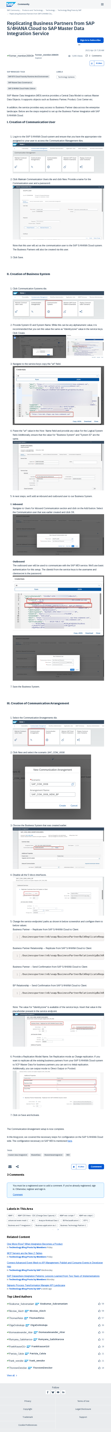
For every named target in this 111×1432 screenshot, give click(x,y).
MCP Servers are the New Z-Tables (24, 1253)
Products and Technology (32, 10)
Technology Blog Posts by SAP (69, 10)
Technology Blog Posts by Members (27, 1247)
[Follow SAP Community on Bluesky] (53, 1392)
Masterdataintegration (53, 1155)
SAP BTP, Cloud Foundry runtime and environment (28, 77)
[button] (92, 63)
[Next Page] (58, 1229)
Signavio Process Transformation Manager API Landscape (36, 1285)
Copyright (27, 1409)
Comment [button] (96, 1166)
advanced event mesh (17, 1221)
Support (83, 1417)
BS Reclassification (70, 1221)
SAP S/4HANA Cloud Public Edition (21, 89)
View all (11, 1375)
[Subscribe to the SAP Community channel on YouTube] (58, 1392)
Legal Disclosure (83, 1409)
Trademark (28, 1417)
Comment (18, 1194)
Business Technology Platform (72, 1225)
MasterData (35, 1155)
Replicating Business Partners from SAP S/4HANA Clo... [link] (31, 14)
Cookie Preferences (27, 1425)
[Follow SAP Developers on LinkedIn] (63, 1392)
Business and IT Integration (19, 1225)
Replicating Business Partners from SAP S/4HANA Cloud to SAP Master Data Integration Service (50, 28)
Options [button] (78, 45)
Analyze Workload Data (48, 1221)
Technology (50, 10)
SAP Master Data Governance (20, 83)
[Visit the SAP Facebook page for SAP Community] (48, 1392)
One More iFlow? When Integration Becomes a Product (35, 1244)
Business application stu (45, 1225)
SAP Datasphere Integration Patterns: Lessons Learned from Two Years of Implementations (53, 1276)
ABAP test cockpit (67, 1216)
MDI (68, 1155)
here (70, 1141)
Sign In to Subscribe (90, 40)
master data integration (17, 1155)
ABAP (10, 1216)
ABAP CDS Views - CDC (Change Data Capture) (36, 1216)
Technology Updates (66, 77)
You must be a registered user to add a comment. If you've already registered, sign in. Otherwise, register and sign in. (54, 1187)
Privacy (27, 1401)
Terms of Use (83, 1401)
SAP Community (13, 10)
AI (32, 1221)
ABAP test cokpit (85, 1216)
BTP (85, 1221)
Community (23, 4)
